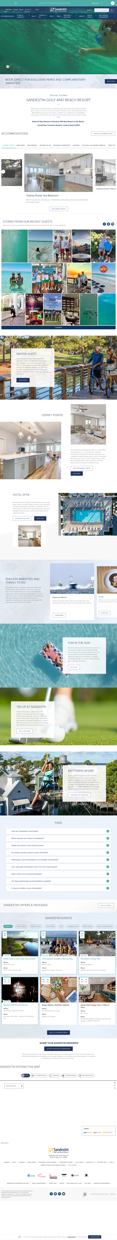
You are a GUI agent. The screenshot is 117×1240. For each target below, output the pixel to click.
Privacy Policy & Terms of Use (99, 1194)
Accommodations (7, 16)
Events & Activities (27, 11)
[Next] (113, 3)
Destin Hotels (89, 16)
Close (101, 3)
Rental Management (39, 1183)
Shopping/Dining (70, 1075)
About (81, 16)
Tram (27, 1075)
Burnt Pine (53, 1183)
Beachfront (32, 145)
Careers (22, 1162)
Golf (33, 16)
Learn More (59, 615)
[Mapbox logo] (5, 1143)
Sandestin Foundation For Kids (18, 1183)
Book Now (95, 3)
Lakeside (76, 145)
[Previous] (3, 172)
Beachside (21, 145)
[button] (112, 10)
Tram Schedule (11, 1086)
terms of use (71, 1237)
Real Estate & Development (103, 16)
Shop (51, 16)
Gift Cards (79, 1162)
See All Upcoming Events (58, 1033)
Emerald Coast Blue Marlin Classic (53, 1165)
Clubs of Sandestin (20, 16)
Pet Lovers (72, 1165)
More (37, 9)
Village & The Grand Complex (93, 145)
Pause (8, 67)
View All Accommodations (103, 134)
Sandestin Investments (102, 1183)
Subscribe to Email (66, 1162)
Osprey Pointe (8, 145)
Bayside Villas (45, 145)
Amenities (56, 1075)
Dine (58, 16)
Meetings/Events (87, 1075)
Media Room (32, 1162)
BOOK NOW (111, 81)
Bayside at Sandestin (61, 145)
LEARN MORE (23, 380)
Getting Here (102, 1162)
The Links (87, 1183)
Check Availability (101, 10)
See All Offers (106, 905)
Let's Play (74, 667)
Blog (14, 1162)
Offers (21, 10)
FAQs (111, 1162)
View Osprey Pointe (58, 209)
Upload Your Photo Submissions (58, 1049)
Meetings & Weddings (67, 16)
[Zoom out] (114, 1085)
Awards (6, 1162)
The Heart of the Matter (79, 795)
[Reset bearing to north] (114, 1088)
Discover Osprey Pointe (81, 468)
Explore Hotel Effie (22, 518)
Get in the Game (24, 731)
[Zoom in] (114, 1083)
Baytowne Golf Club (74, 1183)
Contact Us (15, 11)
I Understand (95, 1237)
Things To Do (42, 16)
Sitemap (112, 1194)
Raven (62, 1183)
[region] (58, 1113)
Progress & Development (48, 1162)
